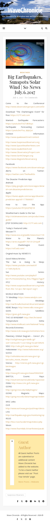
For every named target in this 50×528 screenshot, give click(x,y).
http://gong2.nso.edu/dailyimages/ (21, 389)
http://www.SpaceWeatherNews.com (23, 145)
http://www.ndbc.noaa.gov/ (30, 307)
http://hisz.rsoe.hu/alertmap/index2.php (24, 421)
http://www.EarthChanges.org (19, 155)
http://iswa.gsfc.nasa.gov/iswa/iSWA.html (24, 373)
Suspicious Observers (15, 495)
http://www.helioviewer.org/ (31, 349)
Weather (25, 72)
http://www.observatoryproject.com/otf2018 (26, 106)
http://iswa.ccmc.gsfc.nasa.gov (25, 383)
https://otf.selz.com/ (15, 248)
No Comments (31, 97)
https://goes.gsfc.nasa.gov (18, 314)
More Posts (23, 481)
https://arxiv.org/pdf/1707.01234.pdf (23, 241)
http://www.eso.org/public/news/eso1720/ (25, 235)
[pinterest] (30, 519)
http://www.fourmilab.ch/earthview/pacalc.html (27, 428)
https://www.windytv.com (30, 297)
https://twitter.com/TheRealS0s (20, 174)
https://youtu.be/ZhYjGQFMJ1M (20, 208)
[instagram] (26, 519)
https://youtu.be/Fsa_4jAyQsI (19, 130)
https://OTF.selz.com (20, 115)
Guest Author (24, 444)
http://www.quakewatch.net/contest (22, 137)
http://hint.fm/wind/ (33, 317)
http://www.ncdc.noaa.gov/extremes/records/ (27, 331)
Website (35, 481)
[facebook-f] (17, 519)
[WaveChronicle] (25, 12)
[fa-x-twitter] (22, 519)
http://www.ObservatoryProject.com (23, 152)
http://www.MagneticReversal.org (21, 159)
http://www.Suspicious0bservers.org (22, 142)
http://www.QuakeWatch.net (19, 148)
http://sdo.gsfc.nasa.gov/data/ (25, 346)
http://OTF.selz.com (32, 223)
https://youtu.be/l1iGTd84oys (19, 123)
